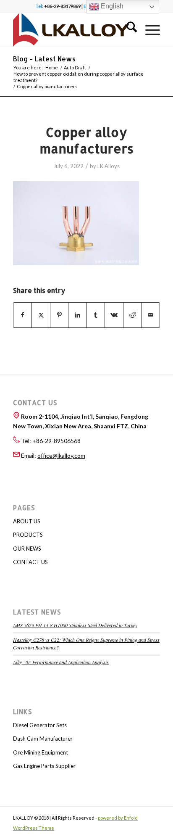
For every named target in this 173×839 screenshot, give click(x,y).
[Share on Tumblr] (96, 315)
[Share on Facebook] (22, 315)
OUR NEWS (27, 548)
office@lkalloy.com (61, 455)
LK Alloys (108, 166)
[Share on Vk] (114, 315)
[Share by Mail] (151, 315)
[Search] (127, 30)
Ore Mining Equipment (40, 752)
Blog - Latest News (44, 58)
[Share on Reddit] (132, 315)
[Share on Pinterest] (59, 315)
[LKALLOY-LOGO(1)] (72, 30)
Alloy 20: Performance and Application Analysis (61, 662)
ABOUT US (26, 521)
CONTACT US (30, 562)
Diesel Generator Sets (40, 725)
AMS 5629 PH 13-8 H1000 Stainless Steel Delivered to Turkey (75, 625)
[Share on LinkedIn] (77, 315)
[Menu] (148, 30)
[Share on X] (41, 315)
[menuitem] (127, 30)
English (111, 6)
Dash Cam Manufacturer (43, 738)
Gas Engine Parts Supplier (44, 765)
